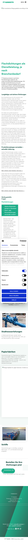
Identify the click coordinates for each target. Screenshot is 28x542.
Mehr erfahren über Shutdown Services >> (12, 170)
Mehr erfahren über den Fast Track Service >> (12, 190)
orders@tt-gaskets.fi (19, 524)
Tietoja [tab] (23, 245)
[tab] (9, 210)
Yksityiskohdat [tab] (14, 245)
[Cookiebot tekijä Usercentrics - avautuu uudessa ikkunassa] (20, 241)
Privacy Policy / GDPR (18, 539)
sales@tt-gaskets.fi (16, 525)
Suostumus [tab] (5, 245)
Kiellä (14, 300)
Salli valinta (14, 295)
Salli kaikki (14, 291)
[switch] (24, 275)
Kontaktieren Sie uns (8, 471)
